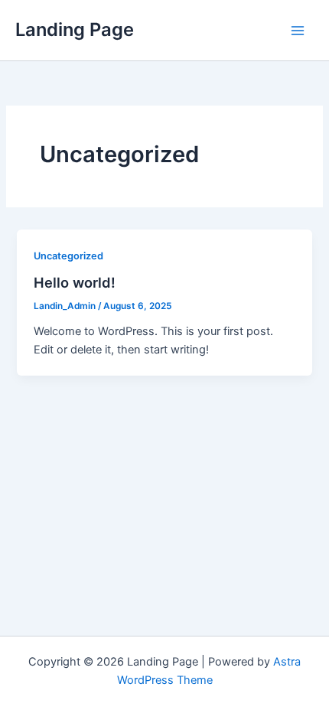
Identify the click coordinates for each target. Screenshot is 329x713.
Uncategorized (68, 256)
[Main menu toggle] (298, 31)
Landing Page (74, 29)
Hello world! (75, 282)
